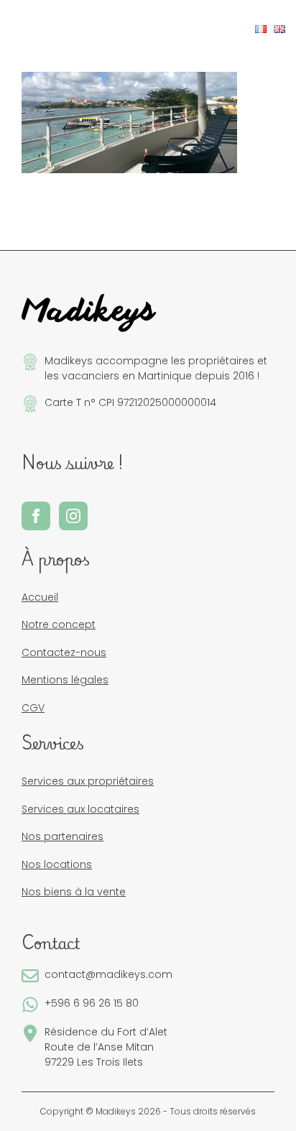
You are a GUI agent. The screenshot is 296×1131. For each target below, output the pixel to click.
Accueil (40, 597)
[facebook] (36, 516)
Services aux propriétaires (88, 781)
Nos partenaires (62, 836)
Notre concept (59, 624)
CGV (33, 708)
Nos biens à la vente (74, 892)
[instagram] (73, 516)
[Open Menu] (22, 29)
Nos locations (57, 864)
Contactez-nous (64, 652)
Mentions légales (65, 680)
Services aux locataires (80, 809)
